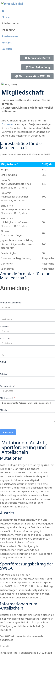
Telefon (4, 374)
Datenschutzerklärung (41, 671)
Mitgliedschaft (7, 398)
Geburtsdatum (7, 386)
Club (4, 17)
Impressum (17, 671)
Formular (7, 124)
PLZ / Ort (5, 338)
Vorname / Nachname (11, 302)
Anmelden (8, 432)
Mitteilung (4, 410)
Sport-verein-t (10, 36)
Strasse (4, 326)
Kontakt (6, 42)
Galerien (6, 49)
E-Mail (4, 362)
